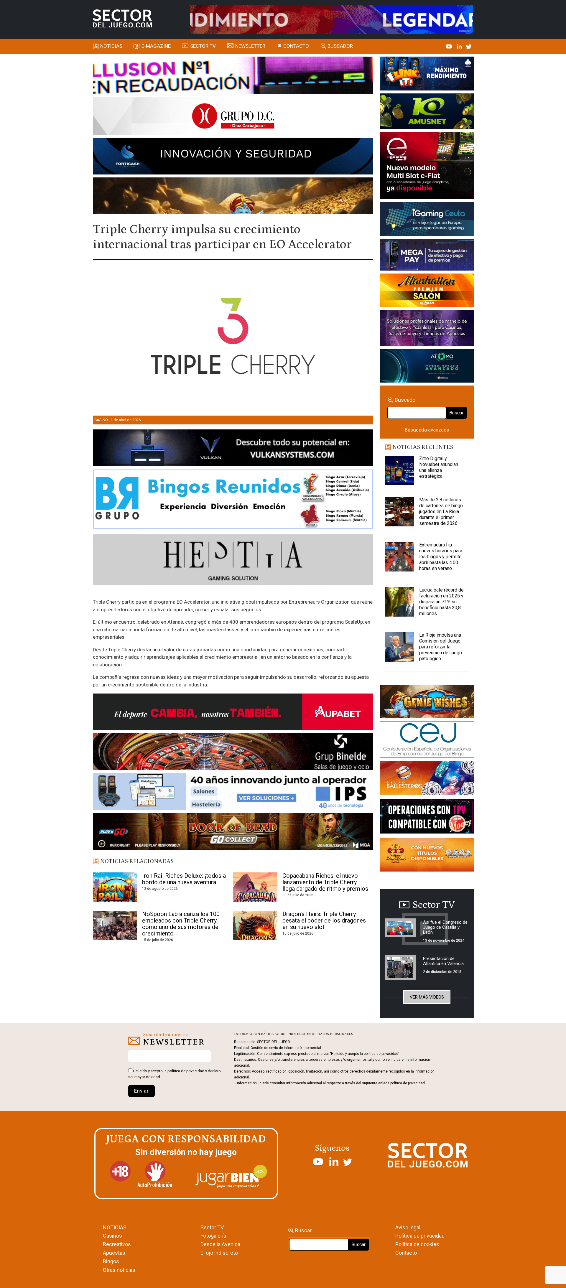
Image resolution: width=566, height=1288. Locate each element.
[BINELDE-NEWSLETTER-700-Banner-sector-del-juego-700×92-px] (233, 753)
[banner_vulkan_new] (233, 449)
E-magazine (156, 46)
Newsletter (250, 46)
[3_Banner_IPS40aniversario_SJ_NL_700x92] (233, 792)
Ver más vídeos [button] (427, 997)
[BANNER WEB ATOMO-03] (427, 367)
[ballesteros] (427, 780)
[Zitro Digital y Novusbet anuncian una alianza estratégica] (399, 470)
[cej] (427, 740)
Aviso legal (407, 1227)
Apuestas (114, 1253)
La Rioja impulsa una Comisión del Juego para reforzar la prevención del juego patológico (440, 646)
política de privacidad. (408, 1083)
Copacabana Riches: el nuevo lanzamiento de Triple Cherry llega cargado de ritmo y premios (325, 882)
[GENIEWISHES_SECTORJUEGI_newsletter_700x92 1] (233, 197)
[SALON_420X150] (427, 291)
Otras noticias (119, 1270)
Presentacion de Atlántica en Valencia (443, 961)
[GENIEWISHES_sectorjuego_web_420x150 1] (427, 703)
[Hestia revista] (233, 561)
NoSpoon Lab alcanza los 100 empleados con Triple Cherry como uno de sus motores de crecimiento (181, 924)
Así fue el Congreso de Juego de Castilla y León (445, 927)
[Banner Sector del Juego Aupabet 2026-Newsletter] (233, 713)
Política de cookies (417, 1244)
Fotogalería (213, 1236)
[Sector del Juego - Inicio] (122, 18)
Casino (101, 420)
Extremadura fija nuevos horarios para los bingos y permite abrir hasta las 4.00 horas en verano (440, 556)
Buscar (456, 413)
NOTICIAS (114, 1227)
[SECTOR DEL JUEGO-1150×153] (233, 117)
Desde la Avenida (220, 1244)
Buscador (340, 46)
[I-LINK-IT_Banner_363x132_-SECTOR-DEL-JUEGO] (427, 75)
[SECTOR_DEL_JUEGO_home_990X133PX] (233, 76)
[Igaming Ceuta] (427, 220)
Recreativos (117, 1244)
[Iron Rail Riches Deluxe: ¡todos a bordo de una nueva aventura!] (115, 887)
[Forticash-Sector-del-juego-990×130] (233, 157)
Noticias (111, 46)
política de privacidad (185, 1071)
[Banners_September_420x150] (427, 856)
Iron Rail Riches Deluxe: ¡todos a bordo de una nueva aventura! (184, 878)
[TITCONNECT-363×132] (427, 817)
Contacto (296, 46)
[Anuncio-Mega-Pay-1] (427, 256)
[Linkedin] (459, 46)
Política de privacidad (420, 1236)
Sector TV (212, 1227)
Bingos (111, 1261)
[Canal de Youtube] (449, 46)
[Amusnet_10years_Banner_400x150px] (427, 112)
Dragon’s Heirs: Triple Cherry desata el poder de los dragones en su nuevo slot (324, 920)
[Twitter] (469, 46)
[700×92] (233, 832)
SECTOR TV (203, 46)
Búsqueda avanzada (427, 430)
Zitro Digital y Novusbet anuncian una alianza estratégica (438, 467)
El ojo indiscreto (219, 1253)
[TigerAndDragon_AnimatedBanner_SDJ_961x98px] (331, 19)
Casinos (112, 1236)
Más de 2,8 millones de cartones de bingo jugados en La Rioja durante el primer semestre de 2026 (441, 511)
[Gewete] (427, 329)
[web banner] (427, 166)
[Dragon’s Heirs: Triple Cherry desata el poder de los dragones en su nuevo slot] (255, 925)
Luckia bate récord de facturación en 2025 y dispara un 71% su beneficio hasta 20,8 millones (441, 601)
